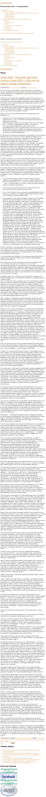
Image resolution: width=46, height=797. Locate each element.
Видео (7, 24)
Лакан (7, 739)
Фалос (2, 741)
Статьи (7, 20)
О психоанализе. (10, 16)
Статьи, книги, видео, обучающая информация (17, 19)
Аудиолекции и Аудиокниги (13, 25)
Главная (5, 9)
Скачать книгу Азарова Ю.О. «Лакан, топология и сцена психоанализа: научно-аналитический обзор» (19, 761)
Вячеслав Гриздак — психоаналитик (11, 42)
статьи (30, 738)
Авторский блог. (10, 17)
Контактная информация (10, 30)
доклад (39, 738)
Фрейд (7, 741)
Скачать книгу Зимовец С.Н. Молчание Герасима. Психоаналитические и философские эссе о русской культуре (22, 758)
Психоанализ (6, 3)
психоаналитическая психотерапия (28, 739)
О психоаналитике (8, 11)
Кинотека (8, 27)
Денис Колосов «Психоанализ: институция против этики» (20, 753)
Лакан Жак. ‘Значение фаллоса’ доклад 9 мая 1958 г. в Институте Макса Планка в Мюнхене (20, 80)
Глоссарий (8, 28)
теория (42, 739)
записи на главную (21, 738)
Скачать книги (9, 22)
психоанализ (13, 739)
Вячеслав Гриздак (32, 87)
